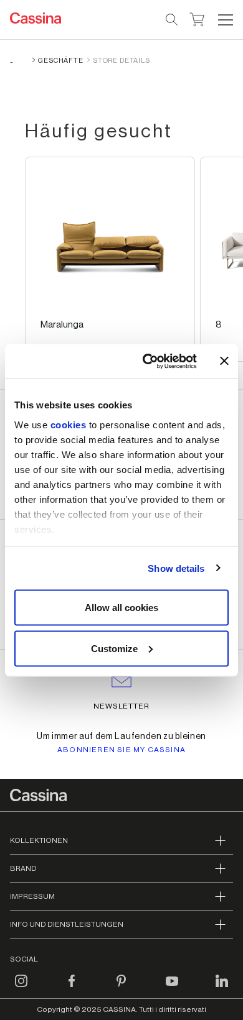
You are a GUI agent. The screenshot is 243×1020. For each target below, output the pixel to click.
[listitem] (110, 259)
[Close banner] (224, 361)
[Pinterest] (121, 988)
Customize (114, 648)
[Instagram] (21, 988)
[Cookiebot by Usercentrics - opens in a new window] (147, 361)
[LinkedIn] (222, 988)
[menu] (225, 20)
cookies (68, 424)
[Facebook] (71, 988)
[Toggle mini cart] (197, 18)
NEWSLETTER (121, 706)
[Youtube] (172, 988)
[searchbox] (172, 20)
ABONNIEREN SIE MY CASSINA (121, 749)
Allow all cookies (121, 607)
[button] (224, 20)
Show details (176, 568)
